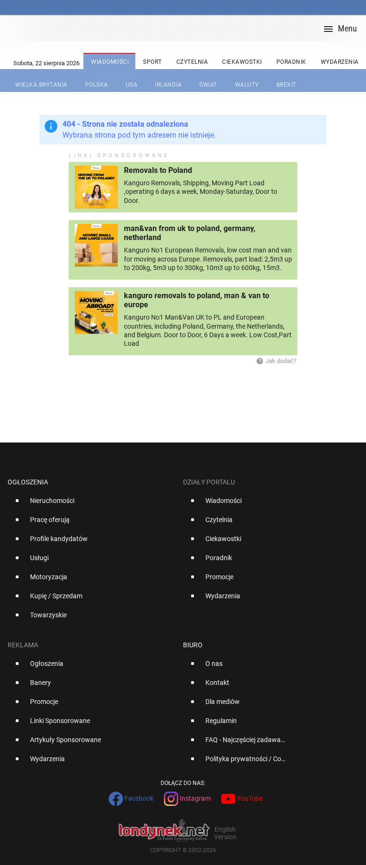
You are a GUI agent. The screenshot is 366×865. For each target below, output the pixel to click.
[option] (91, 504)
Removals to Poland (158, 170)
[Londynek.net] (186, 28)
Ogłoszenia (28, 482)
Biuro (193, 645)
